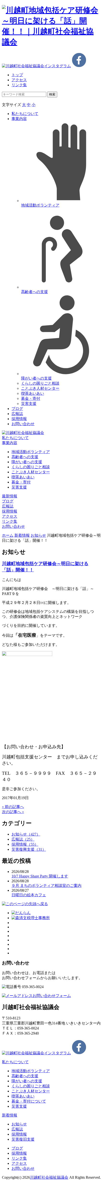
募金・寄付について (28, 1101)
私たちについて (24, 114)
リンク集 (19, 85)
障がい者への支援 (26, 462)
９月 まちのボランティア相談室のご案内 (46, 885)
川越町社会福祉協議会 (49, 1177)
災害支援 (28, 403)
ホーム (7, 535)
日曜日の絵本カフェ (28, 895)
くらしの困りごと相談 (40, 383)
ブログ (17, 409)
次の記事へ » (13, 812)
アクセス (19, 80)
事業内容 (19, 119)
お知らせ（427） (25, 834)
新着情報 (22, 535)
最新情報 (9, 496)
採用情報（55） (24, 844)
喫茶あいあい (32, 393)
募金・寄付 (30, 398)
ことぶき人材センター (40, 388)
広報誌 (17, 414)
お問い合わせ (22, 424)
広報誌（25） (22, 839)
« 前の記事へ (13, 807)
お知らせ (38, 535)
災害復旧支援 (22, 1139)
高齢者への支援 (24, 457)
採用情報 (19, 419)
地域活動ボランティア (30, 452)
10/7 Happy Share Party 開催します (39, 876)
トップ (17, 75)
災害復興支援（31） (28, 849)
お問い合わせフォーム (52, 996)
